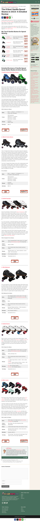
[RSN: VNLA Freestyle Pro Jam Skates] (26, 47)
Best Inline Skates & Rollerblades (11, 6)
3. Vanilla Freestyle (6, 198)
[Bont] (35, 22)
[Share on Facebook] (2, 18)
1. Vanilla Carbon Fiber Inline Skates (10, 72)
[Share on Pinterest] (7, 18)
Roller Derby (4, 511)
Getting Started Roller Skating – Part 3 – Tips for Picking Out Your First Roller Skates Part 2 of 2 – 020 (35, 92)
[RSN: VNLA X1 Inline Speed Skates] (26, 43)
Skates (22, 494)
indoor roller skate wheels (9, 235)
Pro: (9, 359)
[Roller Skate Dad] (8, 2)
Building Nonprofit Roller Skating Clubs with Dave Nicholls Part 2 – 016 (35, 96)
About (22, 508)
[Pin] (26, 36)
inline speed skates (9, 28)
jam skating (14, 27)
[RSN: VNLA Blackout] (26, 51)
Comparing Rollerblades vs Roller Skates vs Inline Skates (35, 77)
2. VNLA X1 (8, 42)
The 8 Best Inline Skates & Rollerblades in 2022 (10, 459)
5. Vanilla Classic (5, 323)
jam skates (3, 21)
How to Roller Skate (5, 508)
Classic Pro (18, 339)
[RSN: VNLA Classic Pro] (26, 55)
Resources (22, 498)
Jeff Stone (8, 448)
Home (2, 6)
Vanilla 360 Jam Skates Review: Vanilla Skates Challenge (34, 88)
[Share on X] (5, 18)
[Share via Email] (10, 18)
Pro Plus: (9, 362)
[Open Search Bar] (36, 2)
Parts (22, 496)
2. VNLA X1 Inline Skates (7, 137)
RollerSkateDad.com (19, 449)
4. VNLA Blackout (5, 267)
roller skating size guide (15, 241)
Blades (22, 495)
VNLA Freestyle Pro (20, 211)
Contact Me (23, 511)
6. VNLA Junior (9, 60)
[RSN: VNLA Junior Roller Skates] (26, 61)
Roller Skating (4, 512)
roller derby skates (10, 21)
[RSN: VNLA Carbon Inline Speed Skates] (26, 39)
